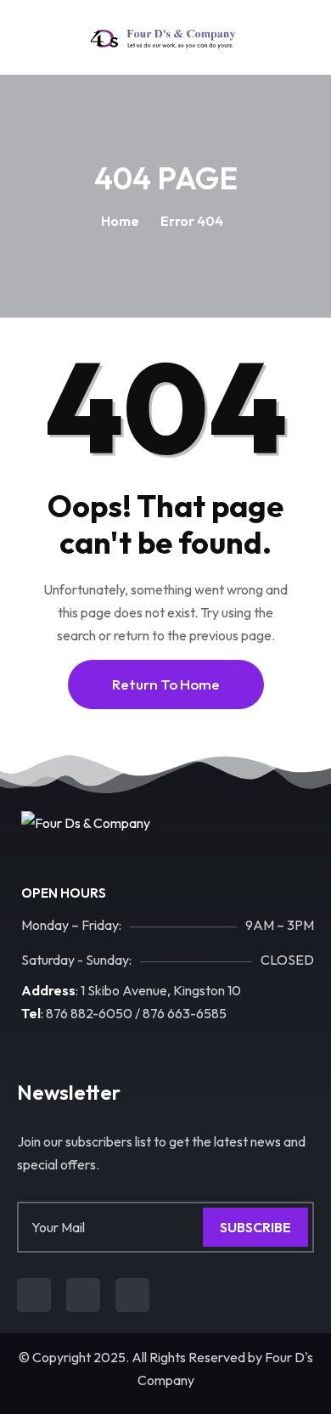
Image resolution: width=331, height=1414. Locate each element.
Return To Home (166, 684)
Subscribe (255, 1227)
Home (120, 220)
